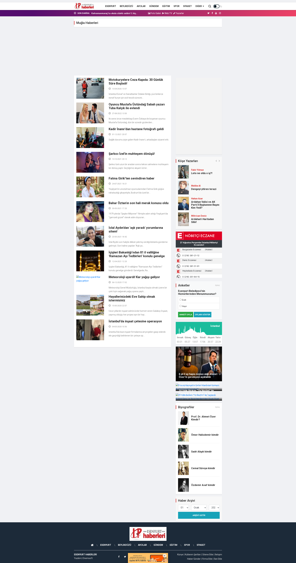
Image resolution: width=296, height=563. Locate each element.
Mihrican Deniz (199, 216)
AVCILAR (141, 6)
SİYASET (187, 6)
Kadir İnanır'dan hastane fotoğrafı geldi (136, 129)
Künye (180, 554)
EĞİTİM (166, 6)
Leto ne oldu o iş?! (201, 173)
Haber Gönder (194, 559)
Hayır (184, 306)
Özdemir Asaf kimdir (203, 485)
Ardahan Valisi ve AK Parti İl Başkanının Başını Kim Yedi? (205, 204)
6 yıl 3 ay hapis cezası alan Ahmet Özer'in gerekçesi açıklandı (198, 375)
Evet (184, 299)
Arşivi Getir (199, 515)
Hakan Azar (197, 198)
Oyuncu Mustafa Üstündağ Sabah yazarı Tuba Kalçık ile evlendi (137, 106)
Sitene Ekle (207, 554)
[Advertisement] (148, 52)
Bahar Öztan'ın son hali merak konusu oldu (139, 203)
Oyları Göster (202, 314)
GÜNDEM (154, 6)
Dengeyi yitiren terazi (203, 189)
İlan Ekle (218, 559)
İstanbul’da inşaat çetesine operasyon (135, 321)
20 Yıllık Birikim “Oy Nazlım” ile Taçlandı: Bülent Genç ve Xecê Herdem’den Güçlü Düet (196, 393)
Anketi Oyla (185, 314)
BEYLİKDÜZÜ (126, 6)
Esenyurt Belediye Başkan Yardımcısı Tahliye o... (115, 13)
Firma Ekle (207, 559)
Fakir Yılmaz (197, 170)
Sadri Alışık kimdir (201, 451)
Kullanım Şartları (193, 554)
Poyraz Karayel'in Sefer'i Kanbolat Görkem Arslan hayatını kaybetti (199, 385)
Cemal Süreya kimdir (203, 468)
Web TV (168, 13)
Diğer (198, 6)
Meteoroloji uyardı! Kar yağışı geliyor (134, 277)
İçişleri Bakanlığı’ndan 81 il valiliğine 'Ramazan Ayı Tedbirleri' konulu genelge (137, 254)
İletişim (218, 554)
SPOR (176, 6)
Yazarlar (179, 13)
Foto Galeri (155, 13)
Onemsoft (88, 558)
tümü (217, 285)
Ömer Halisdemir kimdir (205, 434)
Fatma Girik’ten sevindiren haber (131, 178)
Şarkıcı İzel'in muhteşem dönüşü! (132, 154)
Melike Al (196, 186)
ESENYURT (110, 6)
